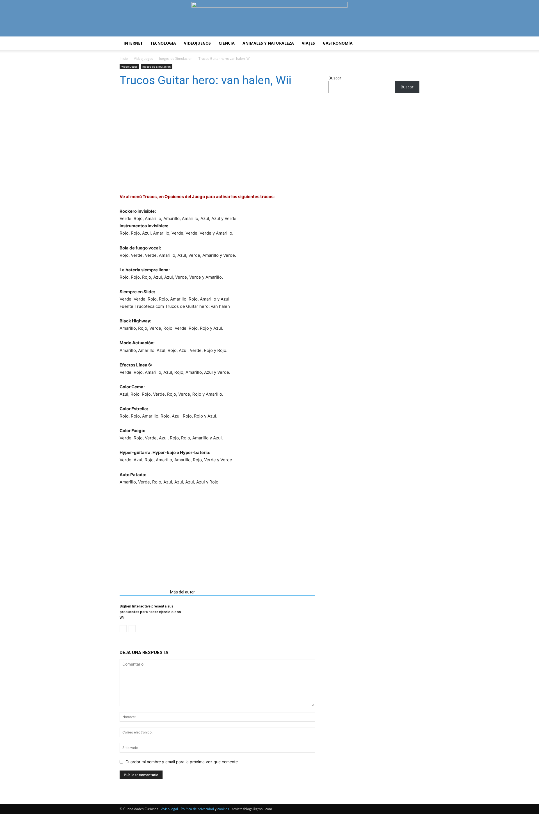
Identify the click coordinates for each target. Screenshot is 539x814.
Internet (133, 43)
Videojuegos (197, 43)
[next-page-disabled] (132, 628)
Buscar (334, 78)
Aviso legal (169, 808)
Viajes (308, 43)
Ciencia (227, 43)
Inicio (124, 58)
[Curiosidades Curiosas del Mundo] (269, 18)
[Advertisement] (217, 535)
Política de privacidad (197, 808)
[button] (412, 43)
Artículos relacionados (143, 592)
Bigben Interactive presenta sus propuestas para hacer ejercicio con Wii (150, 612)
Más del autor (182, 592)
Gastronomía (338, 43)
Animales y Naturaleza (268, 43)
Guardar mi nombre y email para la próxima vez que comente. (182, 761)
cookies (223, 808)
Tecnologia (163, 43)
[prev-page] (123, 628)
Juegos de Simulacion (175, 58)
